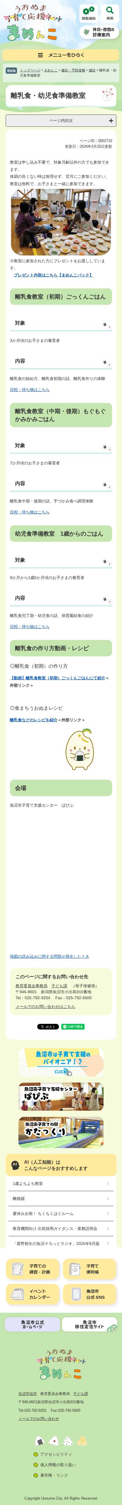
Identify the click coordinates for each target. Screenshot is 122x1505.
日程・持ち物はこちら (30, 389)
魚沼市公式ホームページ (32, 1324)
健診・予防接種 (73, 70)
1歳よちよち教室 (28, 1183)
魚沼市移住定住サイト (89, 1324)
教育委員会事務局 (31, 986)
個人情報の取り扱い (58, 1464)
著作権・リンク (54, 1475)
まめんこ (51, 70)
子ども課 (59, 986)
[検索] (110, 13)
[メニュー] (61, 55)
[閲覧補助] (88, 13)
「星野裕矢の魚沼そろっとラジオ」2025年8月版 (56, 1243)
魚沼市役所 (27, 1394)
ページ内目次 (61, 120)
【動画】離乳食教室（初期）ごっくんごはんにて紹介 (57, 678)
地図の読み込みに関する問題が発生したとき (49, 956)
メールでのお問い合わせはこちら (45, 1006)
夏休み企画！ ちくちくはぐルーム (43, 1213)
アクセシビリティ (56, 1454)
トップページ (30, 70)
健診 (92, 70)
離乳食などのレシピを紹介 (34, 720)
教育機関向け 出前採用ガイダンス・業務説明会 (55, 1228)
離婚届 (19, 1198)
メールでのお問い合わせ (38, 1419)
